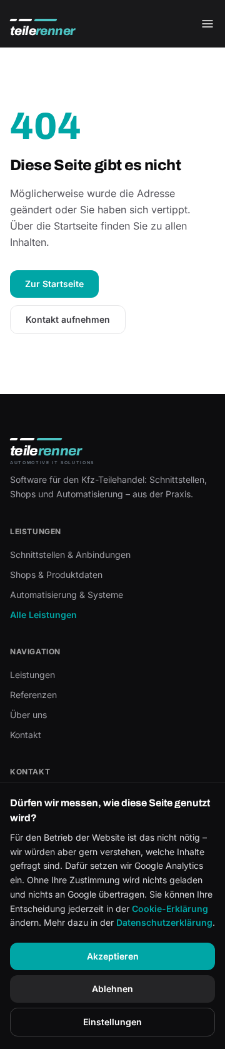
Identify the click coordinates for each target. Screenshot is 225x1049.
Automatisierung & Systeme (66, 594)
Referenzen (33, 694)
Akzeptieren (113, 956)
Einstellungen (112, 1021)
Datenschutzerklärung (164, 922)
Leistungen (32, 674)
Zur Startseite (54, 283)
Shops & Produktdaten (56, 574)
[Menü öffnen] (207, 23)
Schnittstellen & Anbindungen (70, 554)
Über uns (28, 714)
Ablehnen (112, 988)
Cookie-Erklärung (170, 908)
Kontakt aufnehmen (68, 319)
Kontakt (25, 734)
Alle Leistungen (43, 614)
